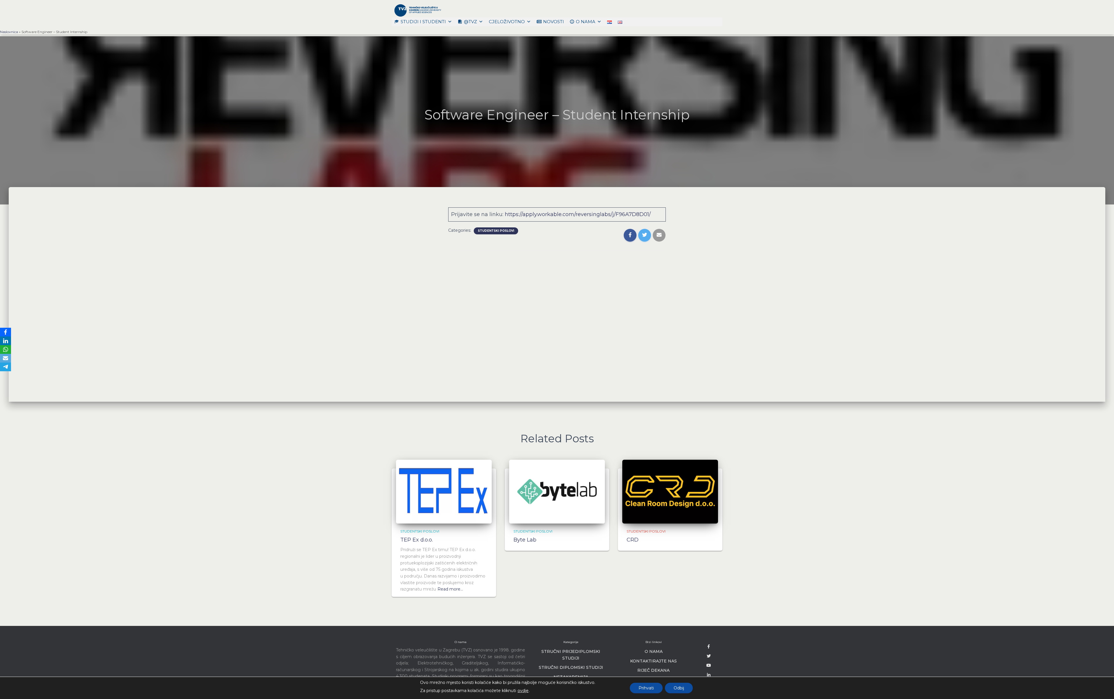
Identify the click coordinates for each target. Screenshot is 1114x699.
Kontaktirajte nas (653, 661)
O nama (585, 21)
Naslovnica (9, 32)
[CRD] (670, 491)
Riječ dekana (653, 670)
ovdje (523, 690)
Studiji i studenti (423, 21)
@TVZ (470, 21)
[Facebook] (5, 332)
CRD (633, 540)
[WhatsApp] (5, 349)
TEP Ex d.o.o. (416, 540)
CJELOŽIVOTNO (507, 21)
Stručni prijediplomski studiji (570, 655)
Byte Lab (524, 540)
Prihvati (646, 688)
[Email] (5, 358)
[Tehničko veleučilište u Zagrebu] (416, 10)
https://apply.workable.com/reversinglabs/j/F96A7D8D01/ (578, 214)
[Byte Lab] (557, 491)
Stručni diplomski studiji (571, 667)
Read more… (450, 589)
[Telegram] (5, 367)
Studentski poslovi (496, 231)
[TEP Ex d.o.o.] (444, 491)
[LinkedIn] (5, 340)
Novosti (553, 21)
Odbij (679, 688)
